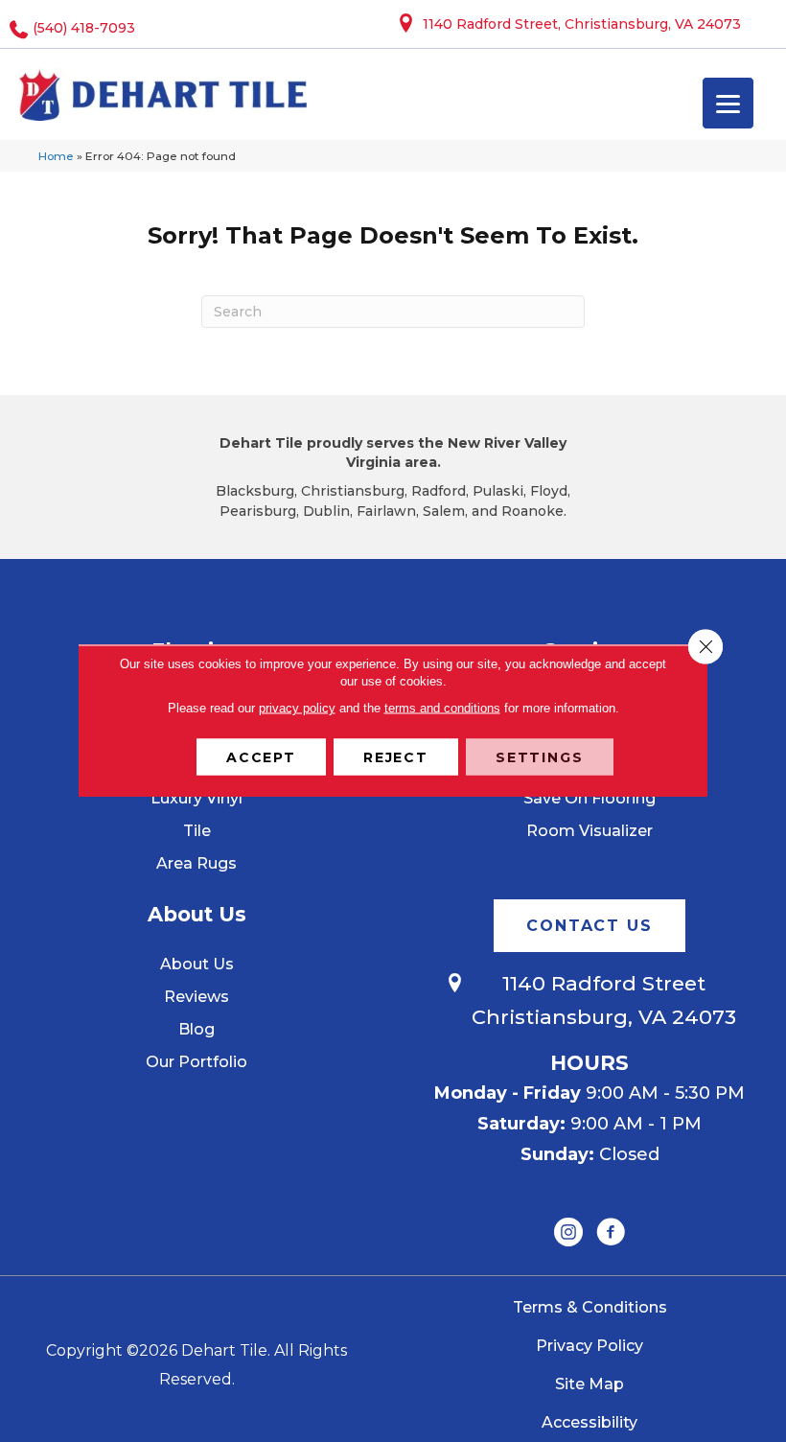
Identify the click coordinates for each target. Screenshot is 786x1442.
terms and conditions (442, 708)
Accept (261, 757)
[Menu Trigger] (728, 103)
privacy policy (297, 708)
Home (56, 156)
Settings (540, 757)
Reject (395, 757)
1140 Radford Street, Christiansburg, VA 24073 (582, 24)
